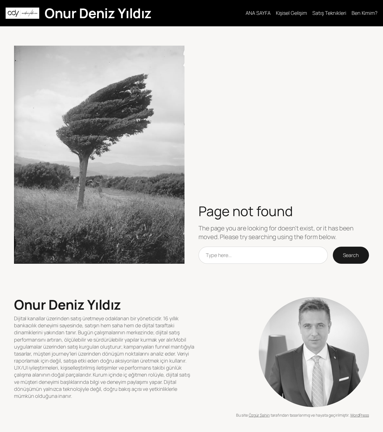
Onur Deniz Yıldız (98, 13)
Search (351, 255)
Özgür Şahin (259, 415)
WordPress (359, 415)
